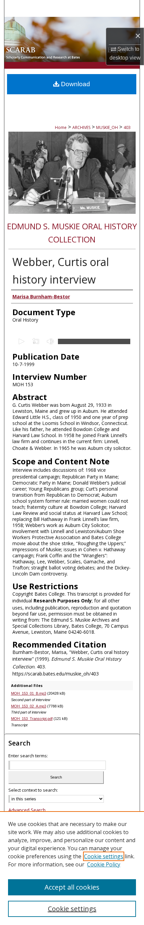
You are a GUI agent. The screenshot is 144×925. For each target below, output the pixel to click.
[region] (72, 868)
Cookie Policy (103, 864)
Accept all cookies (72, 887)
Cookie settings (103, 856)
